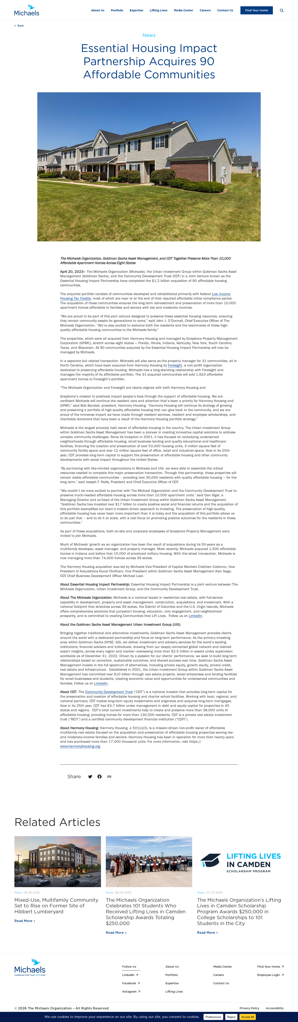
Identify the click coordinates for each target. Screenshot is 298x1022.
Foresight (175, 366)
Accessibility (275, 1008)
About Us (97, 10)
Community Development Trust (109, 692)
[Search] (281, 10)
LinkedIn (195, 616)
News (149, 35)
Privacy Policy (249, 1008)
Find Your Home (256, 10)
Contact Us (225, 10)
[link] (109, 776)
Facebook (129, 983)
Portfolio (117, 10)
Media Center (183, 10)
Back (21, 26)
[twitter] (90, 777)
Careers (205, 10)
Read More (23, 921)
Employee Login (268, 975)
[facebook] (100, 777)
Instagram (129, 991)
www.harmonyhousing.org (80, 747)
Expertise (136, 10)
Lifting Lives (158, 10)
